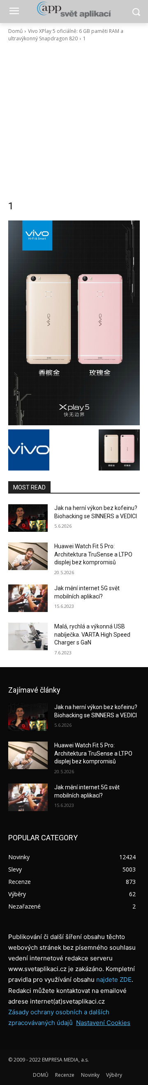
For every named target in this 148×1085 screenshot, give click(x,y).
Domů (15, 31)
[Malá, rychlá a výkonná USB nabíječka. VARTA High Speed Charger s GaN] (28, 636)
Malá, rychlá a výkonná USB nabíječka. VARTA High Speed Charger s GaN (92, 634)
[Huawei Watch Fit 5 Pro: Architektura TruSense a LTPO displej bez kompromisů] (28, 556)
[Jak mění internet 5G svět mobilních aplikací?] (28, 598)
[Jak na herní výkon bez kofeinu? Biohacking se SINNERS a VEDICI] (28, 518)
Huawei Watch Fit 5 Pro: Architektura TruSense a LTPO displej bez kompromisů (93, 554)
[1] (74, 322)
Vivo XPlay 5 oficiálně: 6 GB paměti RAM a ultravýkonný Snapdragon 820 (65, 35)
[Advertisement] (74, 121)
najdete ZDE (114, 979)
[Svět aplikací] (74, 10)
